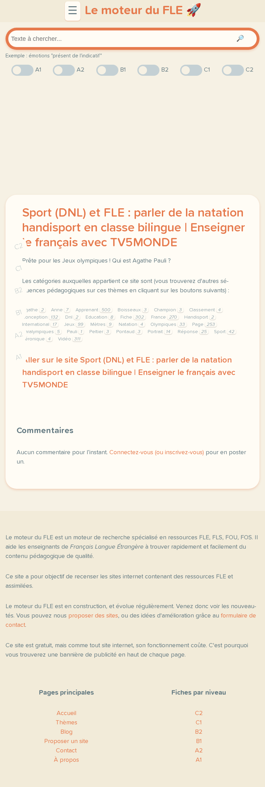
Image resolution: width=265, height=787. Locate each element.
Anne (59, 310)
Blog (66, 732)
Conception (40, 317)
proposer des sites (93, 616)
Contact (66, 751)
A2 (18, 334)
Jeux (73, 324)
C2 (18, 246)
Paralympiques (41, 331)
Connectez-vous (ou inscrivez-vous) (156, 452)
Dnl (71, 317)
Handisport (199, 317)
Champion (168, 310)
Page (203, 324)
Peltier (99, 331)
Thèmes (66, 723)
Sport (224, 331)
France (164, 317)
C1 (18, 268)
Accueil (66, 713)
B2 (19, 290)
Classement (205, 310)
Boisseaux (132, 310)
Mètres (100, 324)
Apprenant (93, 310)
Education (99, 317)
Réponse (192, 331)
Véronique (36, 339)
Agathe (33, 310)
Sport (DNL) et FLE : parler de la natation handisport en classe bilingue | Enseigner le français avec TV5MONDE (133, 228)
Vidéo (69, 339)
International (39, 324)
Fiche (132, 317)
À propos (66, 760)
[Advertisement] (132, 135)
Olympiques (167, 324)
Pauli (74, 331)
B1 (19, 312)
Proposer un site (66, 741)
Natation (131, 324)
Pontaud (128, 331)
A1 (18, 357)
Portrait (159, 331)
